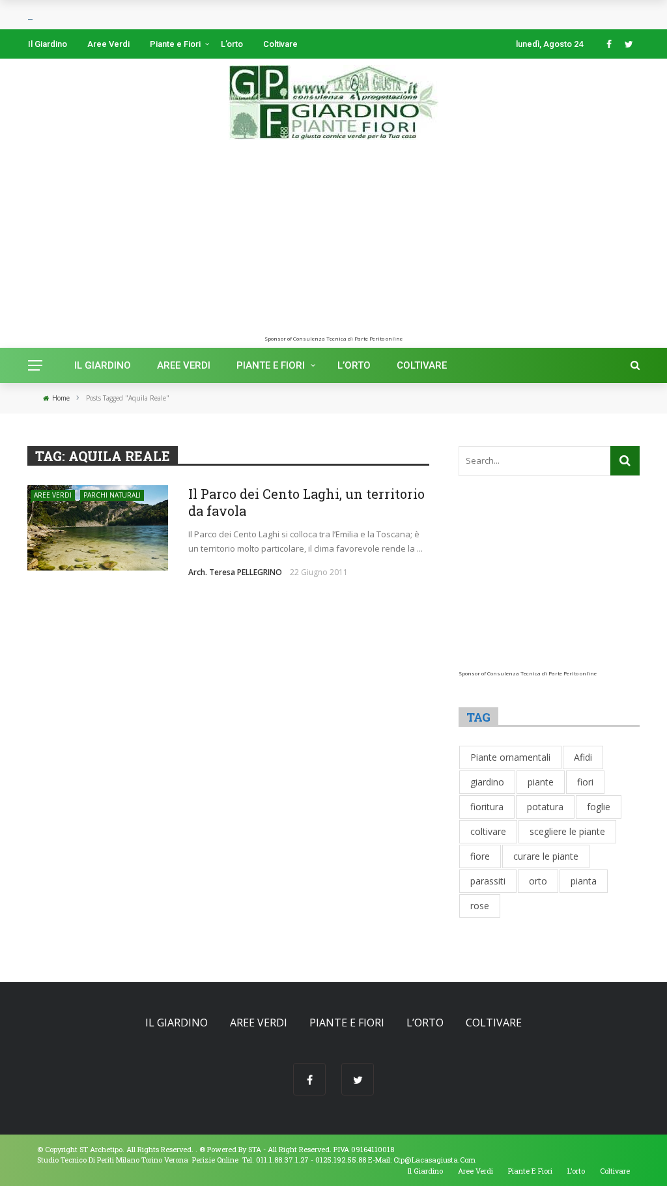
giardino (487, 782)
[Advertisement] (333, 244)
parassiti (487, 881)
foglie (598, 806)
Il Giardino (47, 44)
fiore (480, 856)
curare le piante (545, 856)
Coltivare (280, 44)
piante (541, 782)
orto (538, 881)
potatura (545, 806)
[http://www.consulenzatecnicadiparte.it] (198, 1149)
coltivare (488, 831)
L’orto (232, 44)
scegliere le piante (567, 831)
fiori (585, 782)
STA (254, 1149)
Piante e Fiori (175, 44)
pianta (584, 881)
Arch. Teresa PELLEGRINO (235, 572)
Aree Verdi (108, 44)
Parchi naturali (112, 495)
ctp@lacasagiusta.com (434, 1160)
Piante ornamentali (510, 757)
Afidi (583, 757)
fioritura (487, 806)
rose (479, 905)
